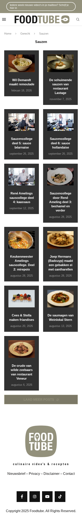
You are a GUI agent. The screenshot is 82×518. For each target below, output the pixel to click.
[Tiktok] (60, 496)
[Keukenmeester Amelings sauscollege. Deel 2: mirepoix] (21, 240)
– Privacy (32, 473)
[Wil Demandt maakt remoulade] (21, 63)
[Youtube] (47, 496)
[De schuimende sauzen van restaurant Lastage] (60, 63)
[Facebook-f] (22, 496)
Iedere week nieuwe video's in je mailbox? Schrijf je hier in (39, 6)
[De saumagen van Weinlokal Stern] (60, 298)
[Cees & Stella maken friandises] (21, 298)
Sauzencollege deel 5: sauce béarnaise (21, 143)
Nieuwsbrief (16, 473)
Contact (69, 473)
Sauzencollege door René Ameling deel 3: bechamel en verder (60, 201)
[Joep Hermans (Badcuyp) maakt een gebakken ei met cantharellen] (60, 240)
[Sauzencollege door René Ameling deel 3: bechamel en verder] (60, 176)
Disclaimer (52, 473)
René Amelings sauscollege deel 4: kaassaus (21, 197)
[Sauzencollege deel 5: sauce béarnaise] (21, 122)
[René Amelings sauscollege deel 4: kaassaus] (21, 176)
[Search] (78, 19)
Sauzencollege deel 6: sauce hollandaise (60, 143)
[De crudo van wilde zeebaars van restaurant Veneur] (21, 349)
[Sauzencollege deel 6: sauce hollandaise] (60, 122)
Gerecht (25, 33)
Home (7, 33)
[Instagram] (34, 496)
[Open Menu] (4, 19)
